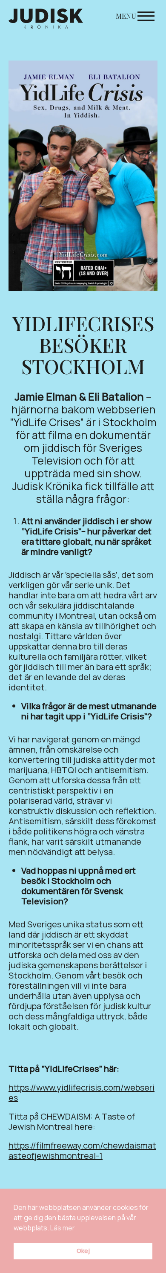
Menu (126, 16)
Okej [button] (83, 1251)
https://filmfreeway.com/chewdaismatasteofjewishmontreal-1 (82, 1150)
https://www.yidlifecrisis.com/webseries (82, 1092)
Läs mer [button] (62, 1228)
